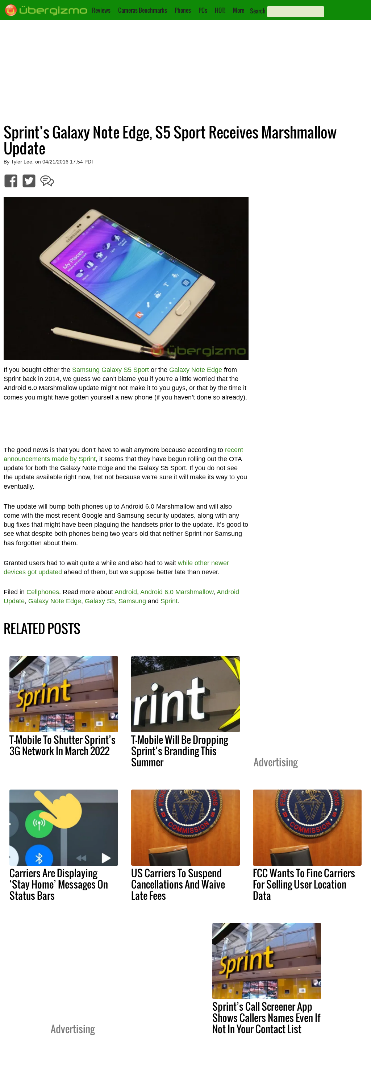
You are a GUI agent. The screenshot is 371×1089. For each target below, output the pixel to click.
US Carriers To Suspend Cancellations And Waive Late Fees (178, 884)
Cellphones (42, 592)
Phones (183, 10)
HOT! (220, 10)
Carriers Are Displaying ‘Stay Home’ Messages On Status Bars (58, 884)
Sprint (169, 601)
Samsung (132, 601)
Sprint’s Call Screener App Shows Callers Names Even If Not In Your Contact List (266, 1017)
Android (125, 592)
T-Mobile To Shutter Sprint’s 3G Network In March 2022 (62, 745)
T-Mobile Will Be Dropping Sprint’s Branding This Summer (179, 750)
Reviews (101, 10)
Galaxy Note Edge (195, 369)
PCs (203, 10)
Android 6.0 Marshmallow (176, 592)
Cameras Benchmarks (142, 10)
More (238, 10)
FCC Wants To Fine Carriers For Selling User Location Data (304, 884)
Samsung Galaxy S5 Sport (110, 369)
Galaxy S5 (100, 601)
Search (258, 11)
